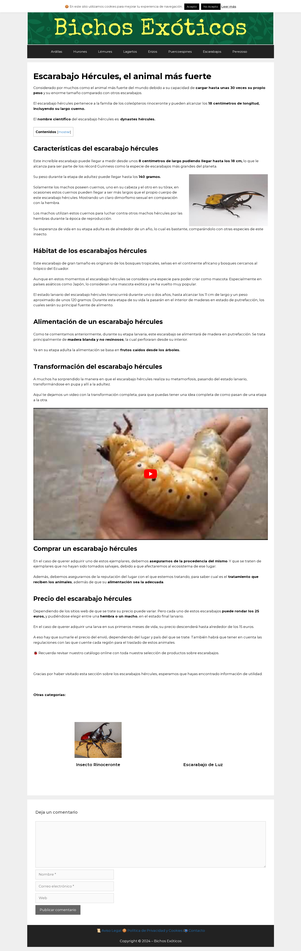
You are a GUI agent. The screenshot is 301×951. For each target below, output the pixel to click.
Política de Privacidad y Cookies (154, 930)
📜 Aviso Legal (108, 930)
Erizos (152, 52)
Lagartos (130, 52)
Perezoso (239, 52)
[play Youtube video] (150, 474)
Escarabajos (212, 52)
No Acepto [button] (211, 6)
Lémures (105, 52)
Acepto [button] (192, 6)
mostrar (64, 132)
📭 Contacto (194, 930)
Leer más (228, 6)
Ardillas (56, 52)
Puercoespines (180, 52)
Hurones (80, 52)
